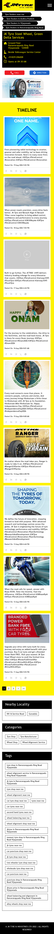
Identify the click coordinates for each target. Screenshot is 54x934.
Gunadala (33, 714)
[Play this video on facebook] (27, 193)
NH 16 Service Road (15, 714)
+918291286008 (15, 57)
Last (23, 688)
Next (18, 688)
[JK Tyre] (18, 5)
